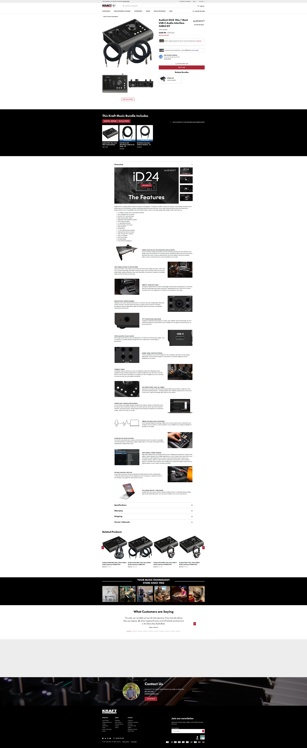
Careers (117, 725)
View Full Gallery (128, 99)
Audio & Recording (106, 729)
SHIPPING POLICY (116, 672)
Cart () (202, 6)
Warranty (118, 511)
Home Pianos (105, 720)
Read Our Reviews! (191, 672)
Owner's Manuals (122, 522)
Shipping (118, 516)
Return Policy (131, 731)
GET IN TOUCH (151, 698)
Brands (104, 731)
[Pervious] (103, 547)
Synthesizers (105, 725)
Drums (103, 727)
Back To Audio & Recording (111, 16)
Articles (116, 727)
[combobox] (160, 6)
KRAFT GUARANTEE (166, 676)
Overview (118, 165)
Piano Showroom (119, 724)
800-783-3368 (149, 691)
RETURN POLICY (141, 672)
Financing (130, 724)
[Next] (203, 547)
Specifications (120, 505)
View (123, 557)
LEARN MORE (126, 1)
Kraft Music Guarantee (133, 722)
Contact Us (130, 720)
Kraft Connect (118, 722)
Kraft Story (117, 720)
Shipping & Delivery (132, 729)
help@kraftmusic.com (152, 694)
